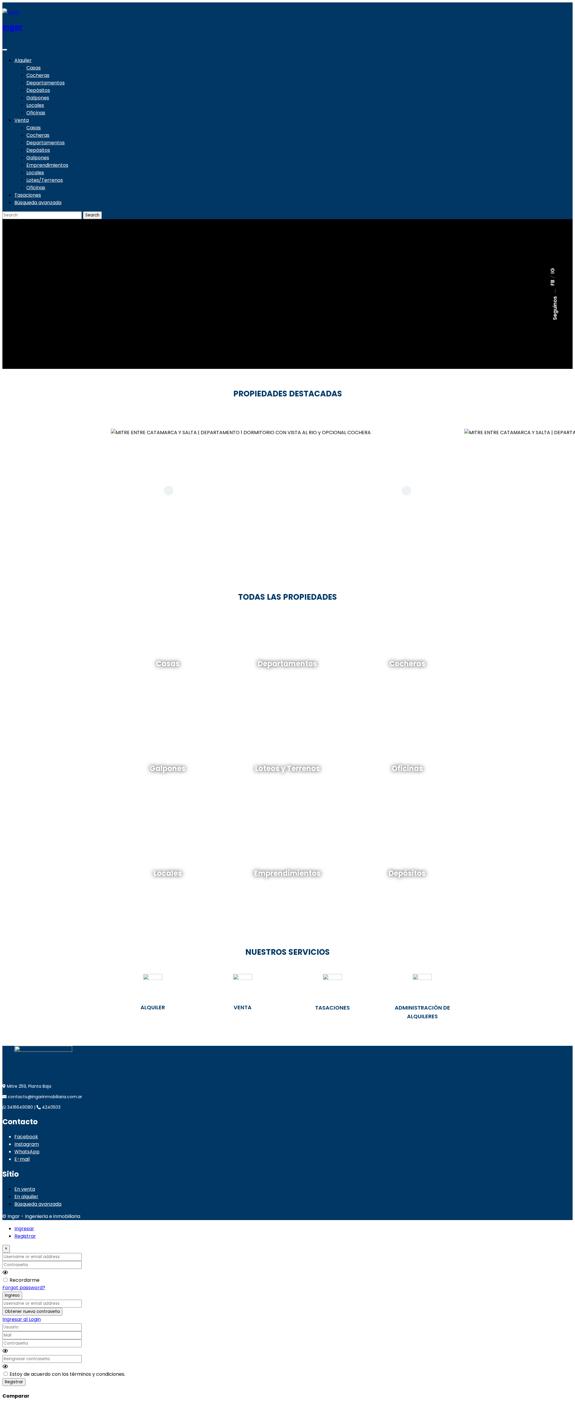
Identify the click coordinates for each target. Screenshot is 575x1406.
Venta (21, 120)
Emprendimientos (47, 165)
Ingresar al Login (21, 1319)
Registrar (25, 1236)
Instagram (26, 1144)
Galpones (37, 97)
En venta (24, 1189)
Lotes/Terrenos (44, 180)
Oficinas (35, 112)
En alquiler (26, 1196)
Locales (35, 105)
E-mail (22, 1159)
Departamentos (45, 82)
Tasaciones (27, 195)
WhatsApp (27, 1151)
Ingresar (24, 1228)
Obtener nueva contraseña (32, 1311)
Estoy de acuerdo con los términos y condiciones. (67, 1374)
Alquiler (23, 60)
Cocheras (37, 75)
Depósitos (38, 90)
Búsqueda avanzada (37, 202)
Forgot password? (23, 1287)
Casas (33, 67)
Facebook (26, 1136)
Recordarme (25, 1280)
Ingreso (12, 1295)
